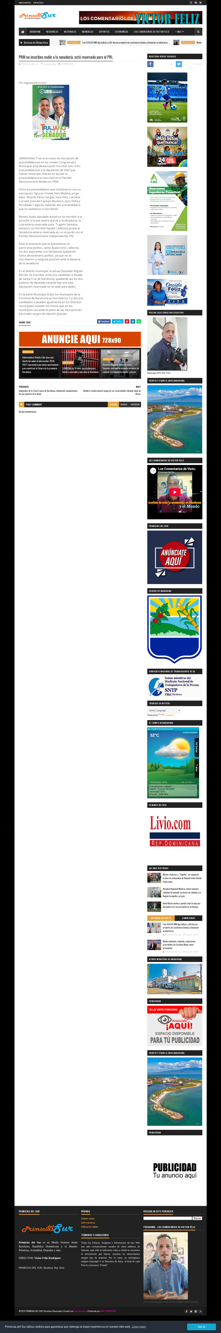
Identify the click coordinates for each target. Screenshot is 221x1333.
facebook (135, 404)
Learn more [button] (139, 1326)
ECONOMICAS (121, 31)
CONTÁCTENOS (38, 2)
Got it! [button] (201, 1326)
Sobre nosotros (88, 1222)
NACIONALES (70, 31)
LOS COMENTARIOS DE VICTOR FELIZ (152, 31)
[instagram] (196, 2)
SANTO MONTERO (108, 1311)
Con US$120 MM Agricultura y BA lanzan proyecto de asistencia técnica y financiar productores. (94, 42)
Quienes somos (88, 1218)
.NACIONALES (157, 42)
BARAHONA (35, 31)
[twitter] (200, 2)
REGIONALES (52, 31)
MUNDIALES (87, 31)
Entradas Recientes (161, 918)
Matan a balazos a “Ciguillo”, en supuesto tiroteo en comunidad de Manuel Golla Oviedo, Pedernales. (182, 878)
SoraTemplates (80, 1311)
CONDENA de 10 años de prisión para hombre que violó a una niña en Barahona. (80, 370)
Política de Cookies (89, 1226)
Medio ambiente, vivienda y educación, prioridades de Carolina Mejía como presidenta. (179, 945)
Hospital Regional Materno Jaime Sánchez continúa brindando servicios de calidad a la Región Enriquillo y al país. (121, 368)
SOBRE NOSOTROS (25, 2)
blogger (113, 404)
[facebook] (191, 2)
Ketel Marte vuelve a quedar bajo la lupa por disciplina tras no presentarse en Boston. (182, 905)
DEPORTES (104, 31)
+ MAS (178, 31)
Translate (169, 715)
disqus (124, 404)
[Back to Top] (200, 1311)
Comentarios (188, 918)
